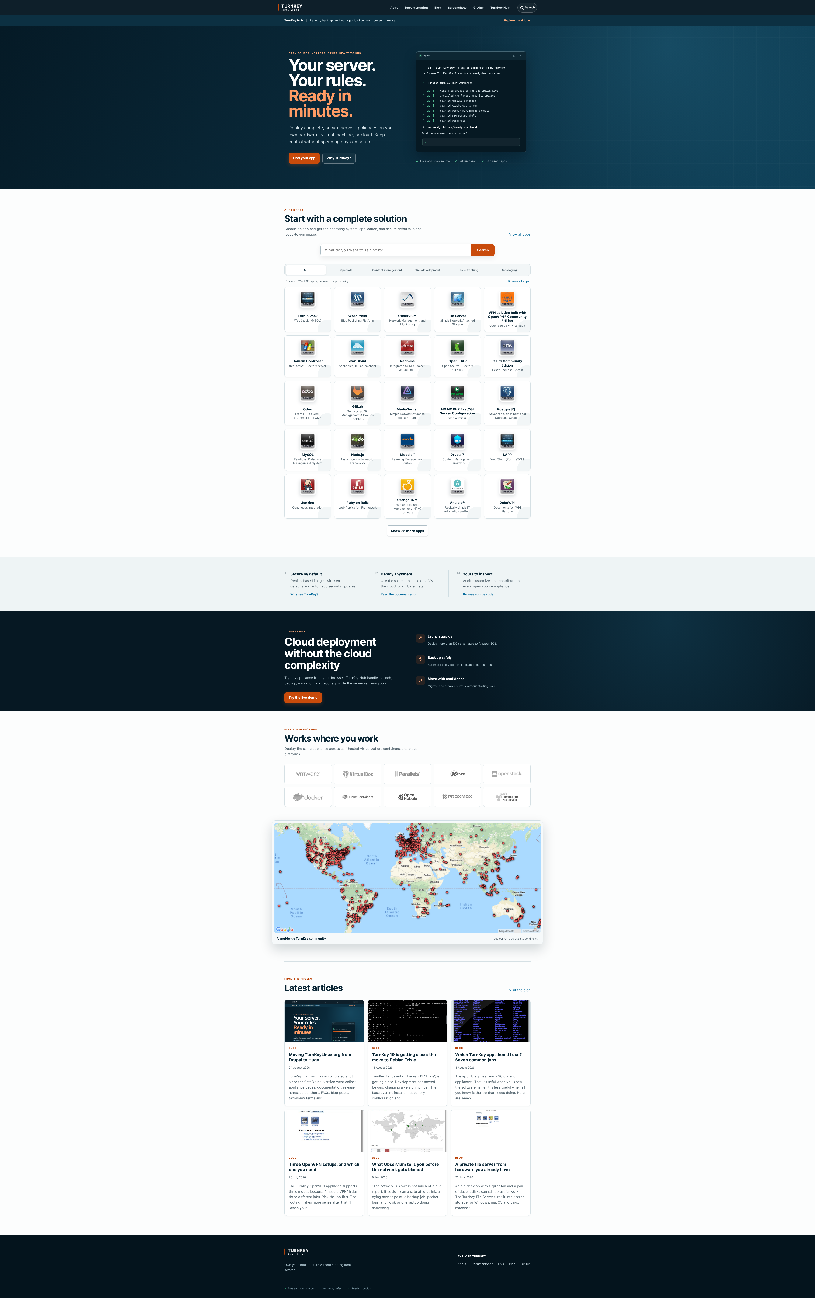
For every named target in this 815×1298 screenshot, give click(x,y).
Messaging (509, 270)
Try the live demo (303, 697)
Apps (394, 7)
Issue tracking (468, 270)
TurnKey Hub (500, 7)
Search (483, 250)
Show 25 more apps (407, 531)
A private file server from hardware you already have (482, 1167)
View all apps (520, 234)
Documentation (416, 7)
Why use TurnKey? (304, 594)
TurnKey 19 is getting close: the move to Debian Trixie (404, 1057)
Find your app (304, 158)
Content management (387, 270)
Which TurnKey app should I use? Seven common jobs (488, 1057)
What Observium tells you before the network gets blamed (405, 1167)
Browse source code (478, 594)
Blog (437, 7)
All (306, 270)
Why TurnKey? (339, 158)
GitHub (478, 7)
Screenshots (457, 7)
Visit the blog (520, 990)
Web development (427, 270)
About (462, 1264)
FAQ (501, 1264)
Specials (346, 270)
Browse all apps (518, 281)
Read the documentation (399, 594)
